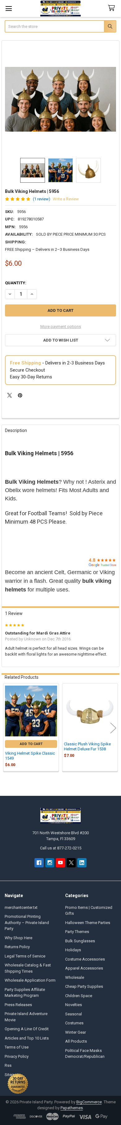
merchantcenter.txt (21, 907)
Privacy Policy (17, 1056)
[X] (9, 395)
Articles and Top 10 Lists (27, 1038)
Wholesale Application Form (30, 980)
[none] (60, 99)
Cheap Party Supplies (84, 986)
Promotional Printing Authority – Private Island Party (27, 922)
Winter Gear (75, 1032)
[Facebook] (38, 862)
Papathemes (71, 1107)
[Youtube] (60, 862)
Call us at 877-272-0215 (60, 848)
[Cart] (112, 8)
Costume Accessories (85, 959)
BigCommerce (89, 1102)
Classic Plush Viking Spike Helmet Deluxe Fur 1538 (87, 746)
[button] (60, 340)
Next (113, 727)
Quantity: (15, 283)
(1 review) (41, 199)
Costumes (74, 1023)
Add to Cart (31, 744)
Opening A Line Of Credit (27, 1029)
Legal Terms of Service (25, 956)
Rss (8, 1065)
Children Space (78, 995)
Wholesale (74, 977)
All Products (76, 1041)
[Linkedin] (81, 862)
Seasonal (73, 1014)
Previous (8, 727)
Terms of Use (17, 1047)
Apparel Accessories (84, 968)
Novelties (73, 1004)
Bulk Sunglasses (80, 941)
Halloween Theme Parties (87, 922)
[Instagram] (49, 862)
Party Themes (77, 931)
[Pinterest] (20, 395)
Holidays (73, 950)
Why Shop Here (18, 937)
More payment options (60, 326)
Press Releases (18, 1004)
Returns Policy (17, 946)
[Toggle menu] (8, 8)
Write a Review (66, 199)
